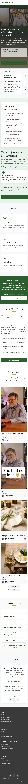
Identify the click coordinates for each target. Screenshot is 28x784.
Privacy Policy (19, 781)
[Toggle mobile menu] (25, 2)
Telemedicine (4, 734)
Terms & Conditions (10, 781)
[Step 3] (15, 184)
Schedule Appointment (6, 736)
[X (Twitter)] (17, 699)
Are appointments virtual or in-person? (12, 611)
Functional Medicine (5, 731)
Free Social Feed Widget (14, 589)
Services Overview (5, 719)
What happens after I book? (9, 616)
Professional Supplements (7, 748)
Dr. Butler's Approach (6, 717)
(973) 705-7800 (14, 298)
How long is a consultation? (9, 622)
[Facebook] (10, 699)
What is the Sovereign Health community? (12, 627)
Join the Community (14, 63)
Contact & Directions (6, 751)
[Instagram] (14, 699)
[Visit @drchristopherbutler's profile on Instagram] (3, 440)
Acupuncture (4, 729)
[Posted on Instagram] (25, 439)
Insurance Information (6, 721)
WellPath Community (6, 746)
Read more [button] (4, 437)
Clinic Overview (4, 744)
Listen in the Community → (9, 91)
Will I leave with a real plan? (9, 640)
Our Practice (4, 714)
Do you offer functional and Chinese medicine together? (11, 634)
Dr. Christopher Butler (8, 2)
